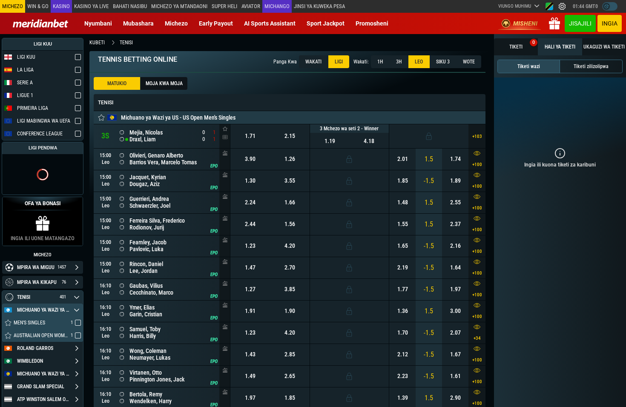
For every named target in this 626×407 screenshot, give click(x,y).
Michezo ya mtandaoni (179, 6)
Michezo (176, 23)
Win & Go (38, 6)
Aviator (250, 6)
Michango (277, 6)
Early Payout (216, 23)
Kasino (61, 6)
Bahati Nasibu (130, 6)
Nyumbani (98, 23)
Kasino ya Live (91, 6)
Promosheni (372, 23)
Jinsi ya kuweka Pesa (319, 6)
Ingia (609, 23)
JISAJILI (580, 23)
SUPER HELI (224, 6)
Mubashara (138, 23)
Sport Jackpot (326, 23)
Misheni (525, 23)
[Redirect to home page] (40, 23)
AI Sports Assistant (270, 23)
